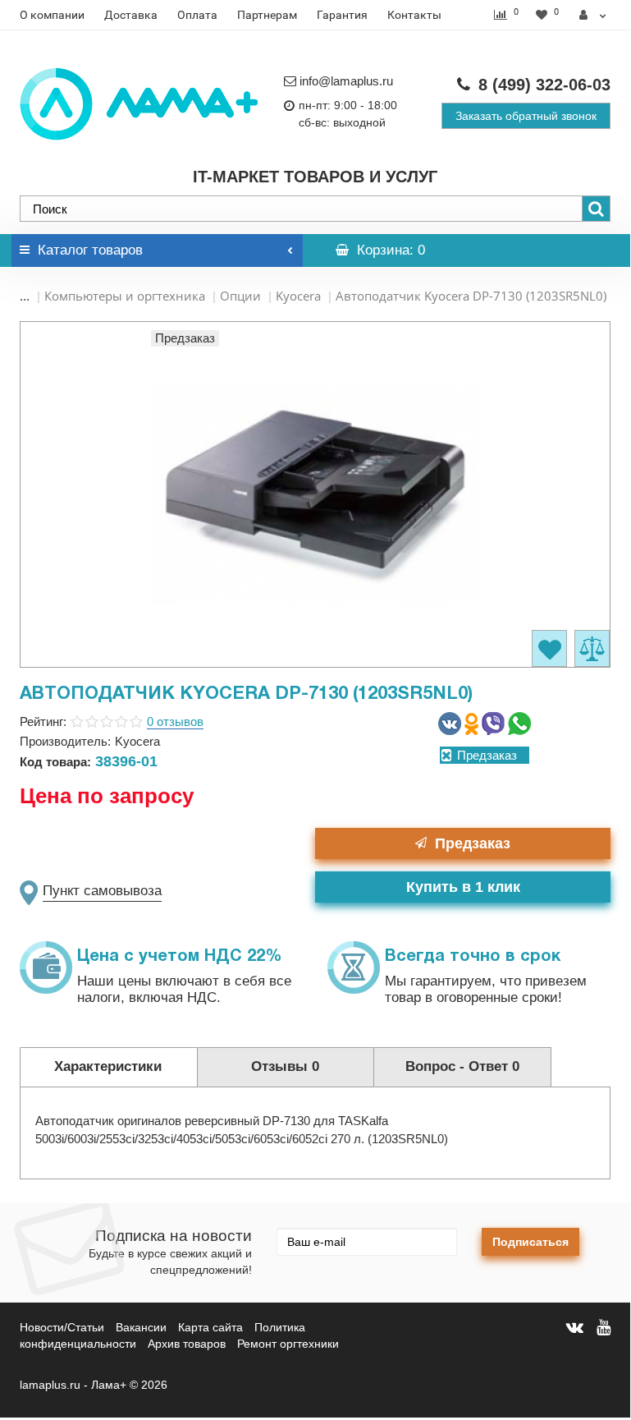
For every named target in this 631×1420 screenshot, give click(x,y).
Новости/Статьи (62, 1327)
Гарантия (342, 14)
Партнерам (267, 14)
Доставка (131, 14)
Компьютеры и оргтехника (124, 295)
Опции (240, 295)
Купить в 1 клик (463, 887)
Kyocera (298, 295)
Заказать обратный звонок (526, 115)
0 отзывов (175, 721)
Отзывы (285, 1066)
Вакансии (141, 1327)
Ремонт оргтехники (288, 1343)
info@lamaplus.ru (346, 81)
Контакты (414, 14)
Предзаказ (472, 843)
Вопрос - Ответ (462, 1066)
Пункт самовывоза (102, 890)
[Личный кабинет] (593, 15)
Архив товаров (187, 1343)
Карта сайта (210, 1327)
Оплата (197, 14)
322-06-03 (544, 84)
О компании (52, 14)
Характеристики (108, 1066)
